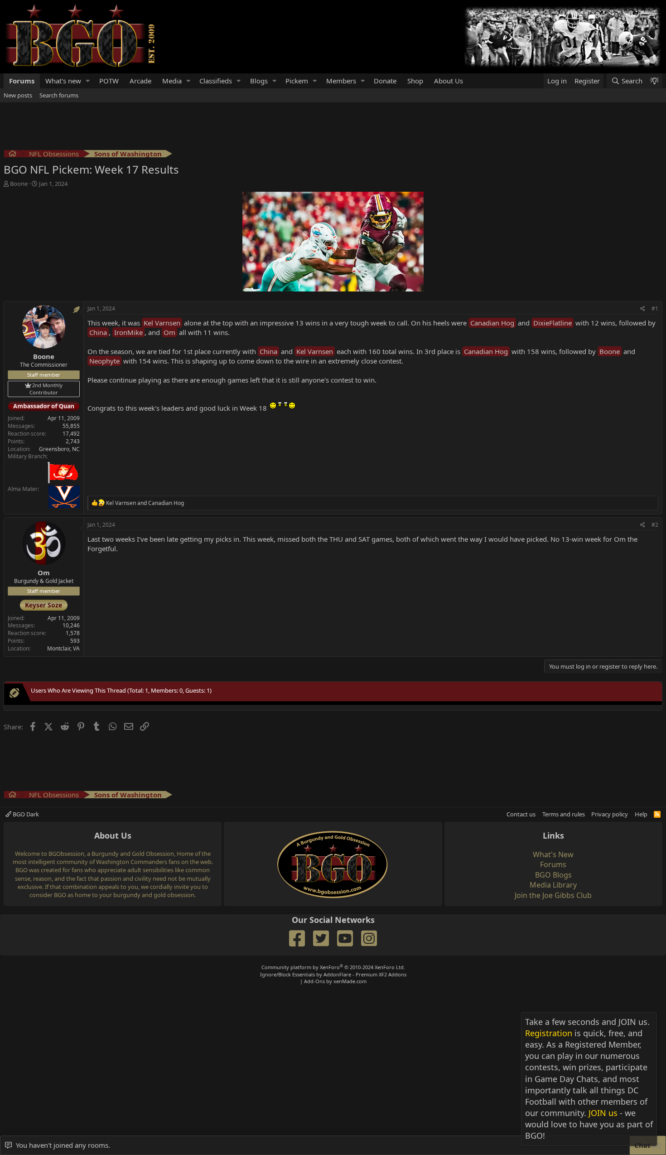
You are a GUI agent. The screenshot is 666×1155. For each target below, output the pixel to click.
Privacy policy (609, 814)
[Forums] (12, 155)
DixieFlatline (552, 322)
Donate (385, 80)
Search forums (58, 95)
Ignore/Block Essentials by (333, 974)
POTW (109, 80)
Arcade (140, 80)
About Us (448, 80)
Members (341, 80)
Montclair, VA (63, 648)
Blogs (259, 80)
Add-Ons (314, 981)
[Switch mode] (654, 80)
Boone (609, 351)
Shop (415, 80)
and (145, 503)
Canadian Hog (492, 322)
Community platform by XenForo (333, 967)
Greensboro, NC (59, 449)
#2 (655, 525)
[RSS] (657, 814)
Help (641, 814)
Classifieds (215, 80)
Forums (21, 80)
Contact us (521, 814)
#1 (655, 308)
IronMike (128, 332)
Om (169, 332)
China (98, 332)
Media (172, 80)
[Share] (642, 309)
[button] (88, 80)
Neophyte (104, 360)
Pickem (296, 80)
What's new (63, 80)
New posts (18, 95)
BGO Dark (25, 814)
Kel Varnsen (162, 322)
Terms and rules (563, 814)
